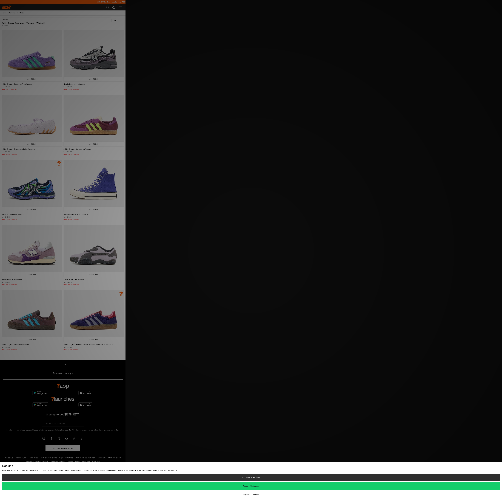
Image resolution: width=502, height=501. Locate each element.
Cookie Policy (172, 470)
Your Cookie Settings (251, 477)
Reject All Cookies (251, 494)
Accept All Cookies (251, 486)
